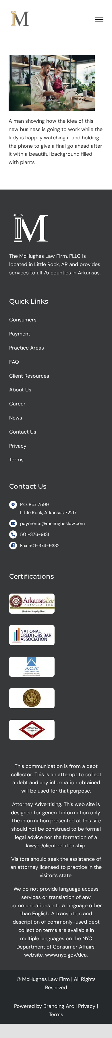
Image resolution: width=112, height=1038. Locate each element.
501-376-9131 (34, 534)
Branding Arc (58, 1006)
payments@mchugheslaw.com (52, 523)
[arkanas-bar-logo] (32, 596)
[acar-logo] (32, 659)
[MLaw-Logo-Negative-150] (30, 212)
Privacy (86, 1006)
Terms (56, 1014)
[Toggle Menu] (99, 19)
